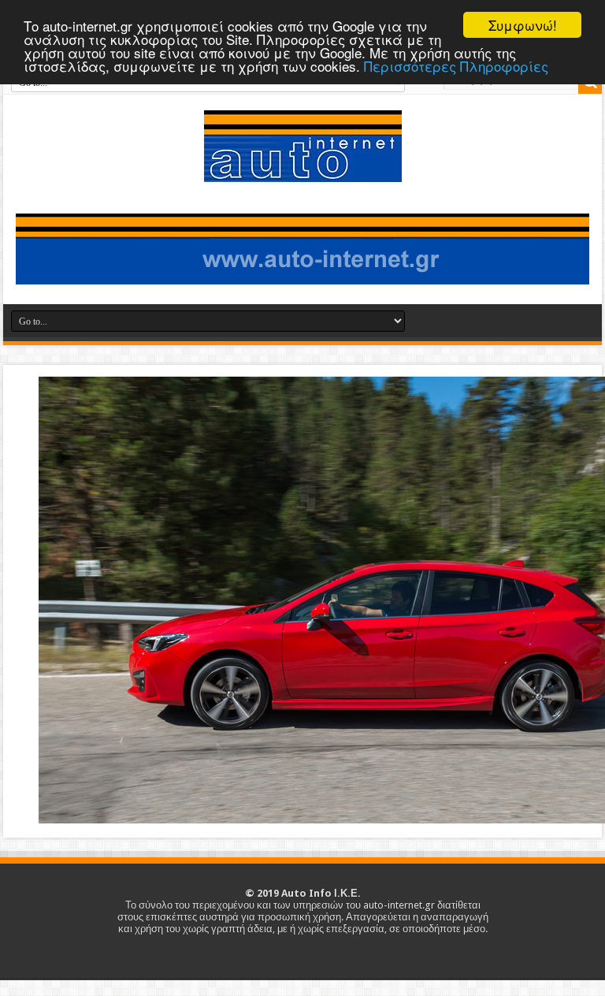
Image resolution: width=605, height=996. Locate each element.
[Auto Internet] (303, 170)
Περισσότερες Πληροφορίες (456, 66)
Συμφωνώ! (522, 25)
